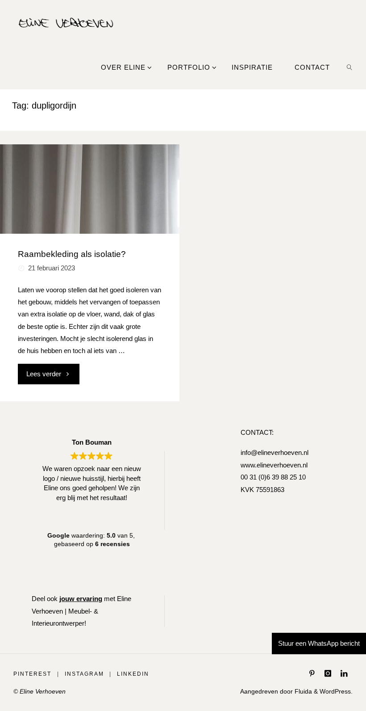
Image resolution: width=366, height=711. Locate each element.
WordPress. (336, 691)
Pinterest (32, 674)
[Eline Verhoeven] (66, 22)
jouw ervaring (80, 598)
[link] (349, 67)
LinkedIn (133, 674)
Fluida (302, 691)
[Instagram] (328, 673)
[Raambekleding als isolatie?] (89, 189)
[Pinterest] (312, 673)
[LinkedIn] (344, 673)
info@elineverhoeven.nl (274, 452)
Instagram (84, 674)
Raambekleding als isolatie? (72, 254)
